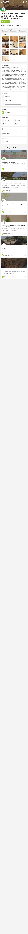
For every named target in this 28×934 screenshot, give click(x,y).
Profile (3, 25)
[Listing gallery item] (5, 39)
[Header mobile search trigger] (26, 2)
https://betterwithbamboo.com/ (13, 104)
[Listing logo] (3, 9)
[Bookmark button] (25, 169)
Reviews (10, 25)
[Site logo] (6, 2)
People (18, 25)
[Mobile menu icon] (2, 2)
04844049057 (8, 96)
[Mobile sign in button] (23, 2)
